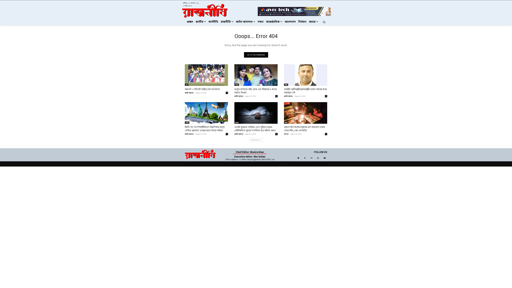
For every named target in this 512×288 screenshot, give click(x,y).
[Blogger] (298, 158)
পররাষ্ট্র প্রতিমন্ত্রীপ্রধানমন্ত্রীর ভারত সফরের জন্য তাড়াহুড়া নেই (305, 91)
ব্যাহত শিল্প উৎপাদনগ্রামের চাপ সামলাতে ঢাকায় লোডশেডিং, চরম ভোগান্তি (304, 128)
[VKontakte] (324, 158)
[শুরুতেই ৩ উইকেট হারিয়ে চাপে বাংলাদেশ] (206, 75)
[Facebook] (304, 158)
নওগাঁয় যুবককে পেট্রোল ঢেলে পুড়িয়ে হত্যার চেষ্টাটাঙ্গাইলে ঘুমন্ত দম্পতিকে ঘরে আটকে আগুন (255, 128)
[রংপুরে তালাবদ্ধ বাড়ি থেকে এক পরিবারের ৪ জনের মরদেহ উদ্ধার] (256, 75)
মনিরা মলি (286, 134)
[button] (324, 22)
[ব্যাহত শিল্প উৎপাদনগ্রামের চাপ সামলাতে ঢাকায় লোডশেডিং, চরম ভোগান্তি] (305, 113)
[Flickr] (311, 158)
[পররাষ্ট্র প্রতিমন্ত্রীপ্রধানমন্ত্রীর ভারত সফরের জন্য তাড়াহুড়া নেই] (305, 75)
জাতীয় (286, 85)
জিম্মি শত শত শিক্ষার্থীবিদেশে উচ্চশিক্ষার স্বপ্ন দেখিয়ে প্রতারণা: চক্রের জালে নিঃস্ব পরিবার (205, 128)
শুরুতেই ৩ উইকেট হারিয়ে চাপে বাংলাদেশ (202, 89)
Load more (255, 140)
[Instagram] (318, 158)
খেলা (187, 85)
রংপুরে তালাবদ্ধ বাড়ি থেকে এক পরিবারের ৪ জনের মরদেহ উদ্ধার (255, 91)
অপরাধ (236, 85)
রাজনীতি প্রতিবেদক (189, 93)
